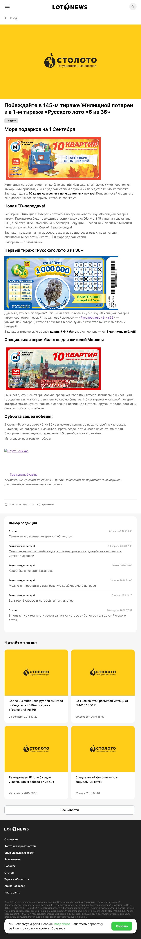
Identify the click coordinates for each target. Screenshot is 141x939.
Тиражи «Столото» (16, 879)
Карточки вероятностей (20, 846)
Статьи (9, 872)
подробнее (62, 924)
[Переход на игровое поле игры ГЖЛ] (22, 456)
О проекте (11, 839)
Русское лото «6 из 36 (97, 317)
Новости (11, 120)
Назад (13, 18)
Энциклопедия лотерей (19, 852)
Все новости (69, 810)
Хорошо (122, 926)
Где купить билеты (23, 474)
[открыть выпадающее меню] (7, 6)
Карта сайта (12, 892)
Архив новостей (14, 885)
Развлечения (12, 859)
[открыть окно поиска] (133, 6)
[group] (36, 686)
